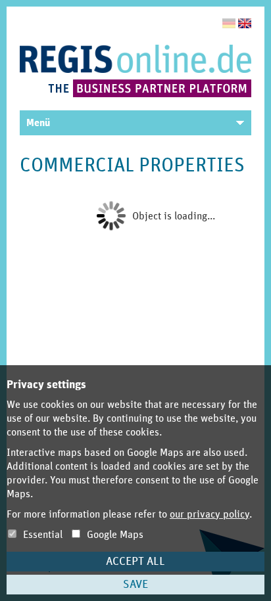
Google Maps (113, 534)
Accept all (135, 562)
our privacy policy (209, 514)
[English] (244, 23)
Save (135, 584)
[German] (228, 23)
